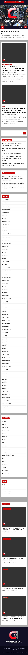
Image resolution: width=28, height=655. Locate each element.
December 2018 (6, 320)
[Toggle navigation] (19, 27)
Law (3, 458)
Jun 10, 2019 (6, 114)
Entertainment (6, 449)
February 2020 (6, 292)
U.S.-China (5, 470)
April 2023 (4, 255)
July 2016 (4, 410)
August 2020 (5, 280)
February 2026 (6, 206)
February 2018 (6, 351)
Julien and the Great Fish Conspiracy (11, 153)
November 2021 (6, 268)
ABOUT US (7, 652)
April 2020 (4, 289)
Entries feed (5, 488)
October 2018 (5, 326)
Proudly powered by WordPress (10, 648)
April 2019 (4, 311)
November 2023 (6, 237)
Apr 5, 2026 (6, 620)
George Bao (13, 72)
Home (2, 33)
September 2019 (6, 299)
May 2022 (4, 265)
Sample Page (23, 652)
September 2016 (6, 404)
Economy (4, 439)
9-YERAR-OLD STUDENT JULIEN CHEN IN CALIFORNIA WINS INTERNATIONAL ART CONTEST (12, 158)
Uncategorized (6, 474)
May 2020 (4, 286)
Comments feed (6, 491)
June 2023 (4, 249)
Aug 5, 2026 (6, 532)
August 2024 (5, 224)
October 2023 (5, 240)
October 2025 (6, 212)
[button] (22, 27)
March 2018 (5, 348)
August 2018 (5, 333)
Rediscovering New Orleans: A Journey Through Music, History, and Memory (13, 528)
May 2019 (4, 308)
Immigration (9, 64)
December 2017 (6, 357)
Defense (4, 436)
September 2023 (6, 243)
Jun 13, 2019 (6, 72)
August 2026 (5, 200)
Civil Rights (5, 427)
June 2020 (5, 283)
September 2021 (6, 271)
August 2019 (5, 302)
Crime (3, 106)
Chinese (3, 64)
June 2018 (4, 339)
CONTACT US (13, 652)
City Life (4, 424)
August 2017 (5, 370)
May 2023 (4, 252)
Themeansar (14, 649)
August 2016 (5, 407)
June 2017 (4, 376)
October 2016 (5, 401)
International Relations (8, 455)
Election (4, 446)
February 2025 (6, 221)
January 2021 (5, 274)
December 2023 (6, 234)
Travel (4, 467)
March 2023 (5, 258)
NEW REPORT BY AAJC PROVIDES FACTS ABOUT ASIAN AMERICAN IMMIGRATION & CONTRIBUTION (13, 68)
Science (4, 464)
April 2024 (4, 231)
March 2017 (5, 385)
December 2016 (6, 394)
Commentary (5, 430)
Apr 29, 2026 (6, 590)
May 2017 (4, 379)
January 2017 (5, 391)
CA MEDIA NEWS (14, 20)
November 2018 (6, 323)
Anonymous (5, 183)
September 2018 (6, 329)
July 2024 (4, 227)
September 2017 (6, 367)
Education (4, 443)
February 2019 (5, 314)
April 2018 (4, 345)
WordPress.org (6, 494)
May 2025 (4, 218)
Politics (4, 461)
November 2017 (6, 360)
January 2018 (5, 354)
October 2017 (5, 363)
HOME (18, 652)
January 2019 (5, 317)
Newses (22, 648)
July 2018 (4, 336)
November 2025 (6, 209)
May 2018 (4, 342)
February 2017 (6, 388)
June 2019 (4, 305)
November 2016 (6, 397)
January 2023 (5, 261)
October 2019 (5, 295)
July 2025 (4, 215)
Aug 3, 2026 (6, 562)
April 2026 (4, 203)
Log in (3, 485)
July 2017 (4, 373)
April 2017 (4, 382)
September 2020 (6, 277)
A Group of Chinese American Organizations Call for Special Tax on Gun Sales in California (12, 178)
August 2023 (5, 246)
